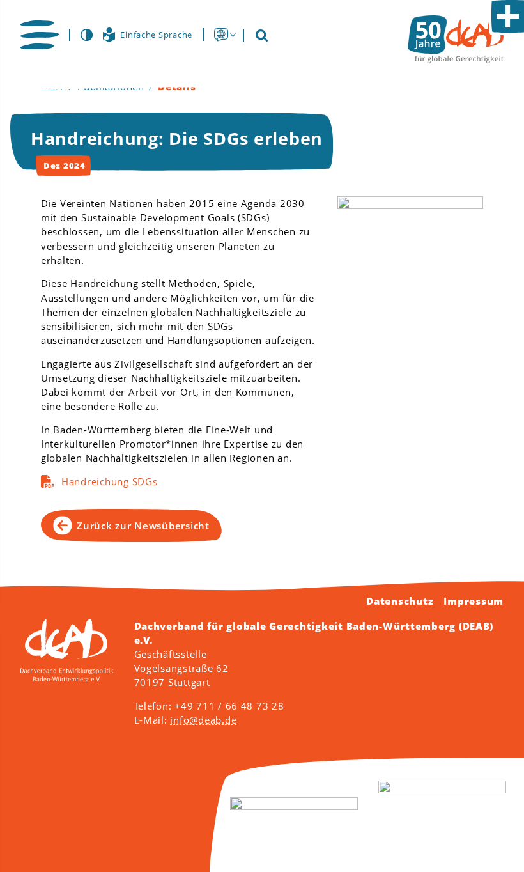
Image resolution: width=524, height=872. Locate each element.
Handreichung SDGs (109, 481)
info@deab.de (203, 719)
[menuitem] (221, 34)
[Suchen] (261, 34)
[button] (39, 34)
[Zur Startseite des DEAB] (456, 39)
